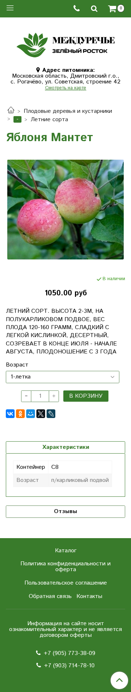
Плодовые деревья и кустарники (68, 111)
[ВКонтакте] (10, 413)
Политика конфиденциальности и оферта (65, 567)
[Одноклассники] (20, 413)
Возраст (17, 365)
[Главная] (11, 111)
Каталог (65, 550)
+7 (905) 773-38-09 (69, 653)
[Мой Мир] (30, 413)
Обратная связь (50, 596)
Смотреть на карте (65, 88)
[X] (40, 413)
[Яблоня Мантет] (65, 209)
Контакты (89, 596)
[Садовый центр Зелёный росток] (65, 43)
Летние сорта (49, 119)
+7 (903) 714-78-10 (69, 666)
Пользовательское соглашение (65, 583)
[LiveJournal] (51, 413)
